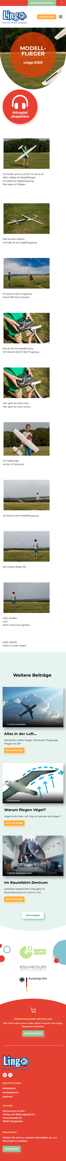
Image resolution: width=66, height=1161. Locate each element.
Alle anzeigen (33, 915)
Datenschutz (11, 1092)
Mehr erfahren (14, 750)
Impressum (9, 1088)
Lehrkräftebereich (42, 3)
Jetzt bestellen (33, 1033)
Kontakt (8, 1096)
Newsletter (46, 17)
